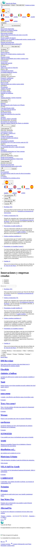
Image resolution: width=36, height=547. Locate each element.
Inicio (3, 520)
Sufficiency (31, 350)
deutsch (7, 21)
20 (26, 516)
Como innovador (6, 161)
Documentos (5, 100)
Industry (9, 354)
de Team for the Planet (10, 265)
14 (16, 516)
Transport (3, 355)
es (7, 12)
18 (23, 516)
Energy (15, 354)
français (7, 17)
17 (21, 516)
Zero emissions (17, 350)
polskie (15, 21)
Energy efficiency (7, 350)
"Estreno (3, 516)
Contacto (15, 544)
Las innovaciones (10, 25)
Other (24, 350)
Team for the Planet (10, 3)
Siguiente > (32, 516)
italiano (24, 17)
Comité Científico (21, 231)
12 (13, 516)
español (32, 17)
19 (25, 516)
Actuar (8, 125)
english (15, 17)
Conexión (3, 22)
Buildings (21, 354)
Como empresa (6, 154)
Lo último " (4, 517)
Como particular (6, 128)
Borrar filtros (4, 357)
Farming (27, 354)
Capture (4, 352)
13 (15, 516)
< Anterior (8, 516)
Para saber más (20, 5)
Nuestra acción (6, 74)
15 (18, 516)
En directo (5, 49)
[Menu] (1, 3)
